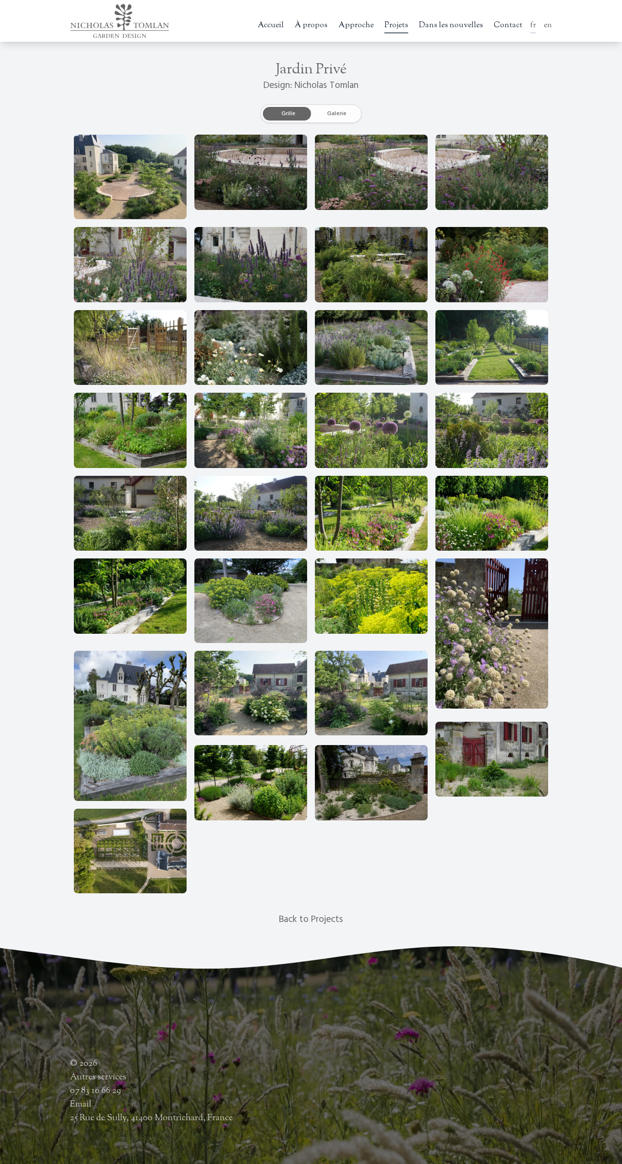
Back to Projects (311, 919)
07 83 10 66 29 (95, 1091)
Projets (396, 25)
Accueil (271, 25)
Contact (508, 25)
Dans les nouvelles (451, 25)
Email (80, 1104)
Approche (356, 25)
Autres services (98, 1077)
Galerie (336, 114)
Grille (288, 114)
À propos (311, 25)
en (548, 25)
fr (533, 25)
